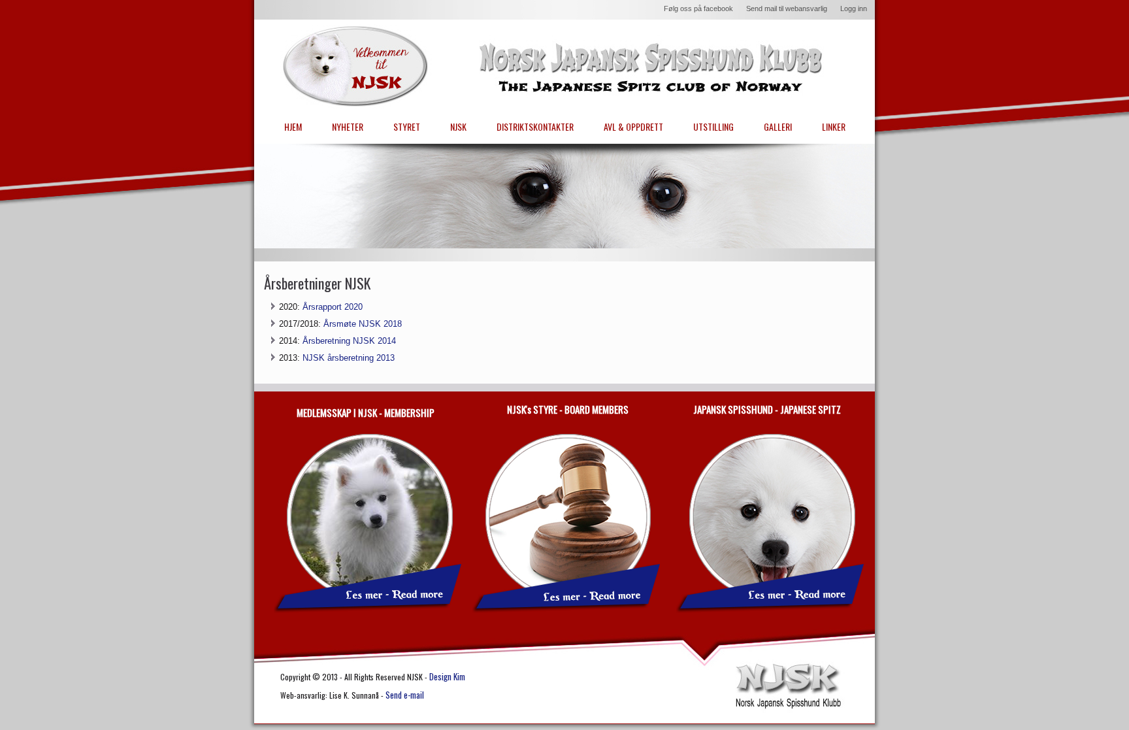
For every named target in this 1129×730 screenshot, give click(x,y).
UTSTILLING (713, 126)
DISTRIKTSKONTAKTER (535, 126)
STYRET (406, 126)
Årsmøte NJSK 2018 (362, 324)
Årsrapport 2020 (333, 307)
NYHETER (347, 126)
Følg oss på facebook (698, 8)
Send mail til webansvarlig (786, 8)
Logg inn (853, 8)
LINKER (833, 126)
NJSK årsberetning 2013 (349, 358)
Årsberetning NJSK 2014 (349, 341)
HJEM (293, 126)
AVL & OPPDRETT (633, 126)
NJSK (458, 126)
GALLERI (778, 126)
